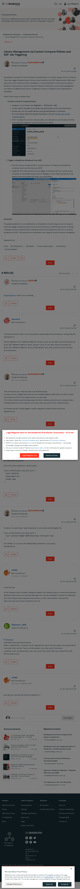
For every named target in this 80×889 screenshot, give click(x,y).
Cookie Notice (49, 877)
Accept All (64, 884)
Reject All (49, 884)
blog (35, 448)
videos (41, 448)
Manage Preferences (14, 884)
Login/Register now (29, 455)
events (29, 443)
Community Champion (58, 440)
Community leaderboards (30, 440)
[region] (38, 877)
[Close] (71, 868)
